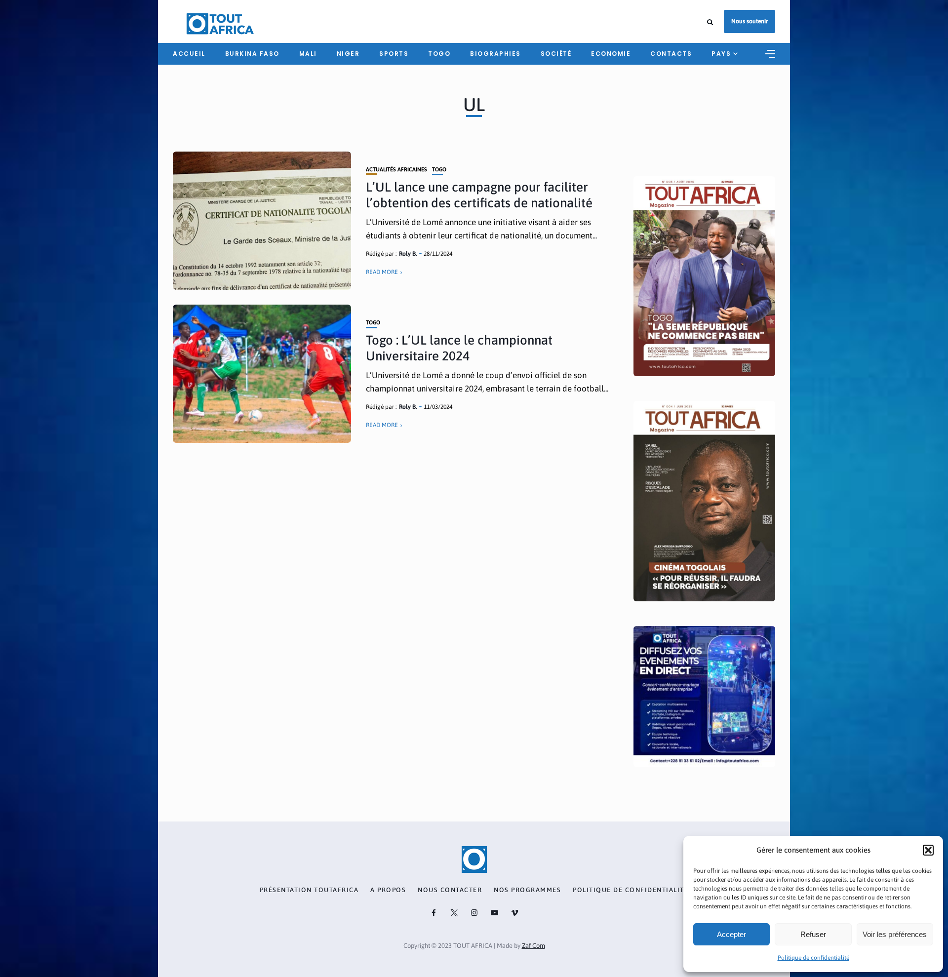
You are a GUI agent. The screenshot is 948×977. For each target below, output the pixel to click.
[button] (928, 850)
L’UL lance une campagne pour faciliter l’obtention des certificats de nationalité (479, 195)
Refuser (813, 934)
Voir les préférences (895, 934)
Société (556, 53)
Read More (382, 272)
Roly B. (408, 253)
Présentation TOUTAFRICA (309, 890)
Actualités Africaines (396, 169)
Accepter (731, 934)
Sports (393, 53)
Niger (348, 53)
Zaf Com (533, 945)
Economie (611, 53)
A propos (388, 890)
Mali (308, 53)
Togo (439, 53)
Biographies (495, 53)
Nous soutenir (749, 21)
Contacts (671, 53)
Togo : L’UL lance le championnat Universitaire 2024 (459, 348)
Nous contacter (450, 890)
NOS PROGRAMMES (527, 890)
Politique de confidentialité (813, 957)
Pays (721, 53)
